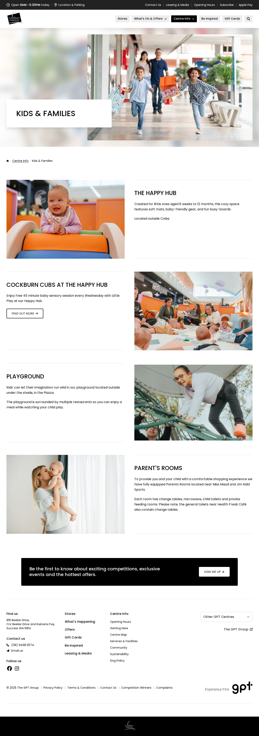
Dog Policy (117, 661)
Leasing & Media (177, 5)
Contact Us (153, 5)
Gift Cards (73, 637)
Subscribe (227, 5)
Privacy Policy (53, 688)
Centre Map (118, 635)
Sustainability (119, 654)
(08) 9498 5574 (22, 645)
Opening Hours (204, 5)
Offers (70, 629)
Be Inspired (74, 645)
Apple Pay (246, 5)
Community (118, 648)
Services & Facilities (124, 641)
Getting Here (119, 628)
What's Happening (80, 622)
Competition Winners (136, 688)
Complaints (164, 688)
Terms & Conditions (81, 688)
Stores (70, 614)
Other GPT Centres (218, 616)
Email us (17, 651)
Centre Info (20, 161)
